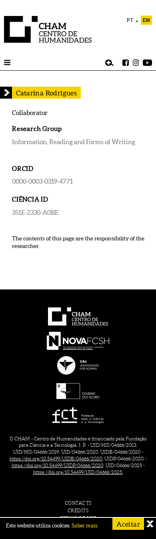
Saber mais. (85, 526)
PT (130, 20)
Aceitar (128, 524)
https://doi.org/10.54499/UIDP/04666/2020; (58, 465)
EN (146, 20)
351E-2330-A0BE (35, 212)
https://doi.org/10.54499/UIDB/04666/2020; (56, 458)
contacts (78, 502)
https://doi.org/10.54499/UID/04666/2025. (78, 472)
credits (78, 510)
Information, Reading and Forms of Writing (73, 141)
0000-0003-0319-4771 (42, 181)
